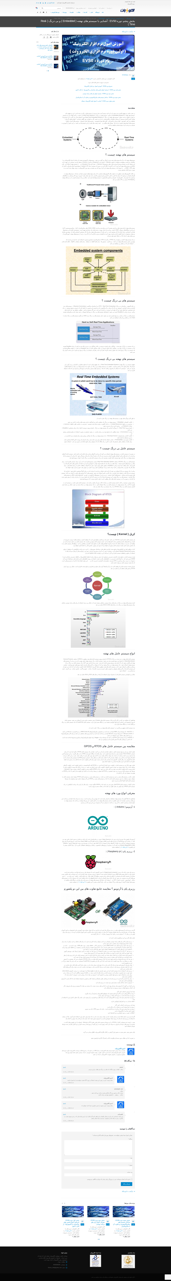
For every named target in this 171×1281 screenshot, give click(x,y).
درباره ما (109, 8)
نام (131, 1158)
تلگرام (44, 37)
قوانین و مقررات (92, 8)
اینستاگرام (47, 37)
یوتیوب (50, 37)
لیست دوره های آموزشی (130, 1)
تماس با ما (101, 8)
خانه (103, 12)
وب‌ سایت (129, 1172)
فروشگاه (97, 12)
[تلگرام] (37, 12)
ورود (43, 2)
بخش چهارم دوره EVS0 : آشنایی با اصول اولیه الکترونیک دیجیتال (98, 101)
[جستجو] (42, 8)
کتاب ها (85, 12)
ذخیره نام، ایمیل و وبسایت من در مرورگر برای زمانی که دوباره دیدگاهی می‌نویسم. (108, 1179)
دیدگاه (130, 1139)
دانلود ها (72, 12)
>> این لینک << (125, 847)
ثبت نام (37, 2)
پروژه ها (65, 12)
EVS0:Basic (125, 75)
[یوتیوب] (43, 12)
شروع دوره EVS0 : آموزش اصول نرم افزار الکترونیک (98, 86)
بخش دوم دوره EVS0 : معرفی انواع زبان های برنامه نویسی (98, 93)
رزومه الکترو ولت (130, 3)
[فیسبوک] (46, 12)
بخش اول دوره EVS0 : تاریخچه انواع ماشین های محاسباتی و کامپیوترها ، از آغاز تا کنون (98, 90)
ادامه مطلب (127, 1236)
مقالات (78, 12)
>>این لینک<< (89, 78)
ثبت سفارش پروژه (80, 8)
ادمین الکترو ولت (120, 1048)
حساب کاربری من (51, 2)
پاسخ (64, 1067)
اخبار (92, 12)
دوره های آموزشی (55, 12)
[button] (64, 1203)
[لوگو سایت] (127, 10)
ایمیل (130, 1165)
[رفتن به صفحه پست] (123, 1212)
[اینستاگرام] (40, 12)
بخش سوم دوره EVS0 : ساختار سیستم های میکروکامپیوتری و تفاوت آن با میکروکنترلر (98, 97)
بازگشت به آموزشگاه (127, 31)
